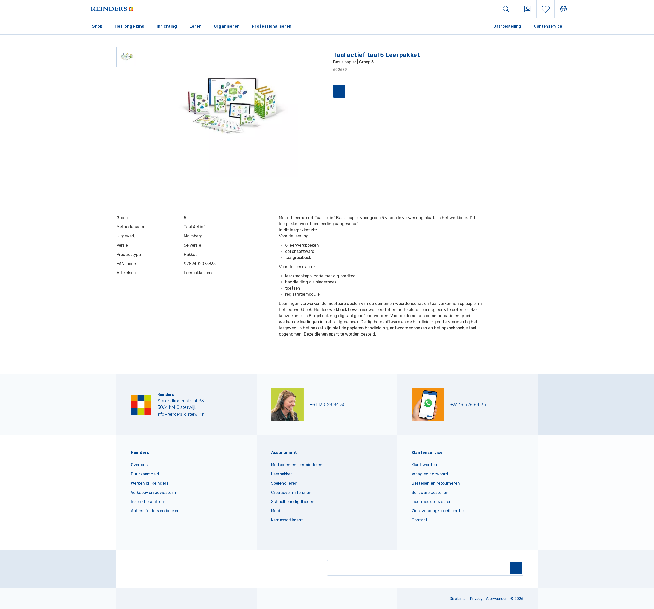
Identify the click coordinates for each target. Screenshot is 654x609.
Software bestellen (430, 492)
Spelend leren (284, 483)
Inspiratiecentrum (148, 501)
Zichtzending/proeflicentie (438, 510)
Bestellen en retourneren (436, 483)
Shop (97, 26)
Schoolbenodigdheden (292, 501)
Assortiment (284, 452)
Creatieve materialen (291, 492)
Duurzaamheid (145, 474)
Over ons (139, 464)
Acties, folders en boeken (155, 510)
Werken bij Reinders (149, 483)
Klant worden (424, 464)
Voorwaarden (496, 598)
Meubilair (279, 510)
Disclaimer (458, 598)
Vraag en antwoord (430, 474)
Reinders (140, 452)
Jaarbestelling (507, 26)
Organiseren (227, 26)
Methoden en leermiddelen (296, 464)
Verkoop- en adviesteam (154, 492)
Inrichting (167, 26)
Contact (419, 520)
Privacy (476, 598)
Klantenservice (547, 26)
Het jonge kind (129, 26)
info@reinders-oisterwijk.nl (181, 414)
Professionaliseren (271, 26)
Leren (195, 26)
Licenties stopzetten (432, 501)
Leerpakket (281, 474)
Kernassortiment (287, 520)
